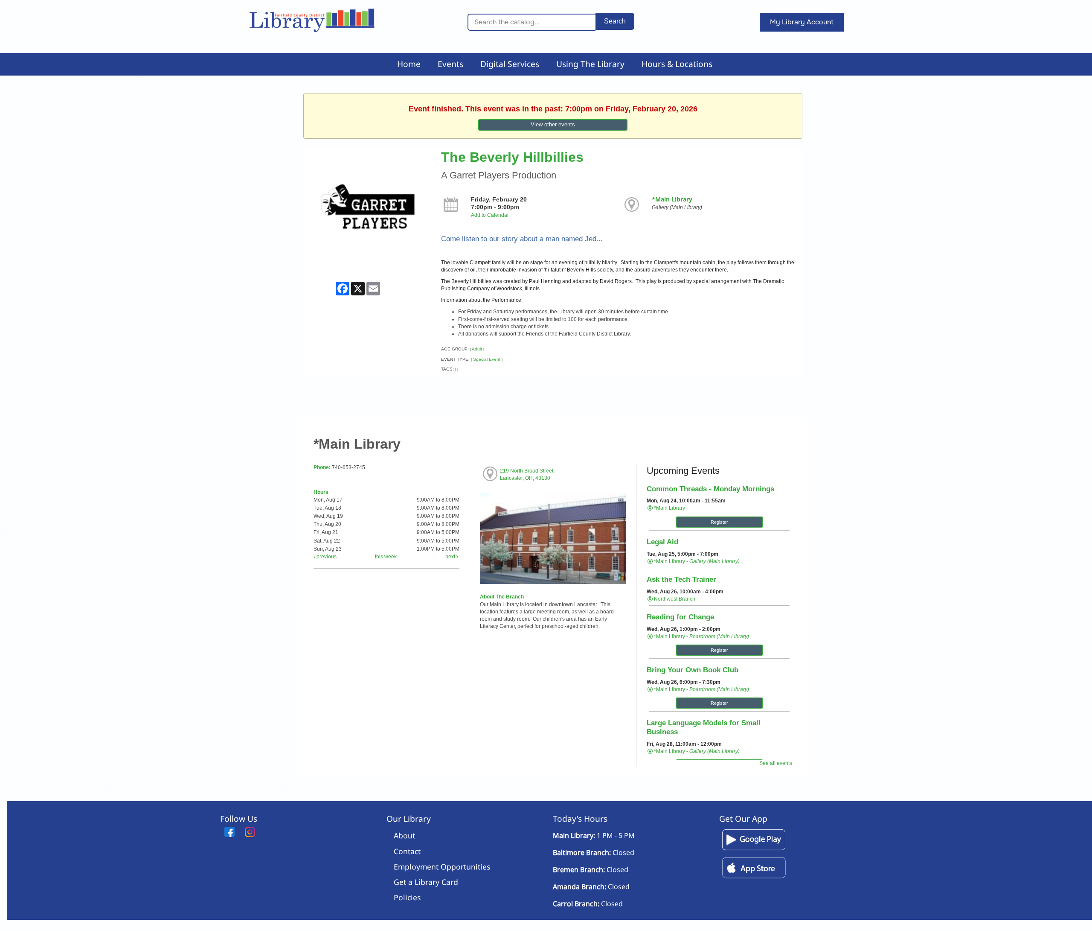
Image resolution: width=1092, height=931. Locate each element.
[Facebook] (229, 832)
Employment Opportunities (442, 866)
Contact (407, 851)
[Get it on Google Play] (754, 850)
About (404, 835)
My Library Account (802, 22)
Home (409, 64)
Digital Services (509, 64)
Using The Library (590, 64)
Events (450, 64)
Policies (407, 897)
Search (615, 21)
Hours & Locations (677, 64)
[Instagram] (250, 832)
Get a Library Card (426, 882)
